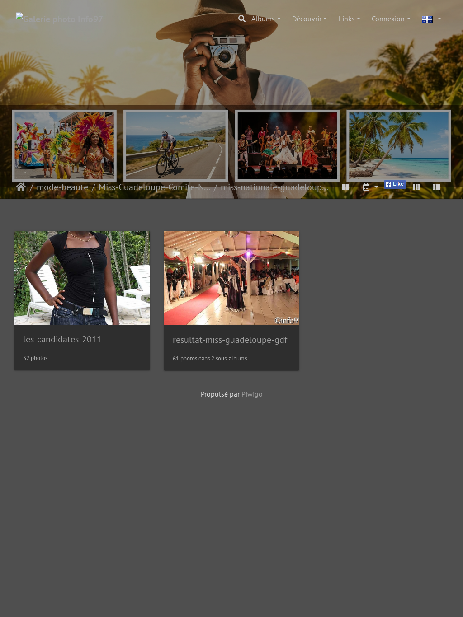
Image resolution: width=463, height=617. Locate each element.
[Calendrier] (370, 187)
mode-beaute (62, 187)
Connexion (388, 18)
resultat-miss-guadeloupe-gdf (230, 340)
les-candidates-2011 (62, 339)
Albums (263, 18)
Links (347, 18)
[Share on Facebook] (395, 183)
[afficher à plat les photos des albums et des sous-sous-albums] (345, 187)
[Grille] (416, 187)
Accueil (21, 187)
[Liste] (436, 187)
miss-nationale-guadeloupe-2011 (276, 187)
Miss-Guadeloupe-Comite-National (154, 187)
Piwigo (252, 393)
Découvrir (306, 18)
